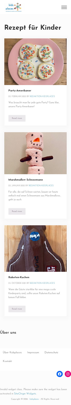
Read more (19, 119)
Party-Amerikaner (19, 90)
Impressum (33, 352)
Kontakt (7, 361)
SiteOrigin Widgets (25, 393)
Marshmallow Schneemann (25, 179)
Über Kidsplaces (12, 352)
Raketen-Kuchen (18, 277)
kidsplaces (34, 399)
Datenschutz (51, 352)
